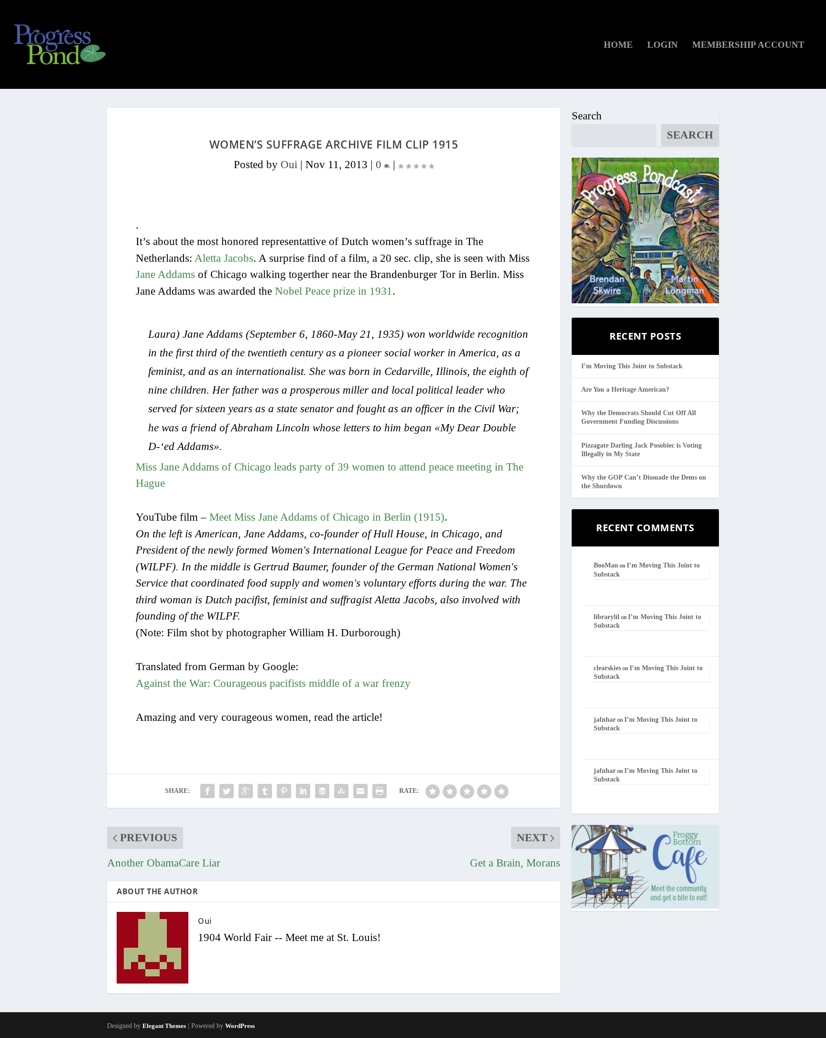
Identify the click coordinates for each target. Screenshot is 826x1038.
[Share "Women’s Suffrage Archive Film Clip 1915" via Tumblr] (264, 791)
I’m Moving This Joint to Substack (632, 366)
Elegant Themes (164, 1025)
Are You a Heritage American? (625, 389)
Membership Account (748, 45)
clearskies (607, 668)
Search (587, 116)
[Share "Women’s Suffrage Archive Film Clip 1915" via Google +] (245, 791)
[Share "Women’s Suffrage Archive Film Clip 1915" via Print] (379, 791)
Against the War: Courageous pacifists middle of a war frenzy (273, 683)
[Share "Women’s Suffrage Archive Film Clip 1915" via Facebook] (207, 791)
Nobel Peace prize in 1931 (333, 291)
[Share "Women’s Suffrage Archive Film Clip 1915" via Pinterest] (283, 791)
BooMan (606, 565)
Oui (289, 165)
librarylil (607, 617)
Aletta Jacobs (224, 258)
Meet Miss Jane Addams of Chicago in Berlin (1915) (327, 517)
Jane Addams (165, 274)
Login (662, 45)
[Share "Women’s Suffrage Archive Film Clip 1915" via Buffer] (322, 791)
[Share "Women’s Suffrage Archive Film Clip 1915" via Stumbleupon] (341, 791)
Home (618, 45)
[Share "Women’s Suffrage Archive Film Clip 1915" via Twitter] (226, 791)
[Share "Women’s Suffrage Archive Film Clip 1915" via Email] (360, 791)
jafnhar (605, 719)
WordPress (240, 1025)
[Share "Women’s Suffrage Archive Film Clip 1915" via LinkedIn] (303, 791)
